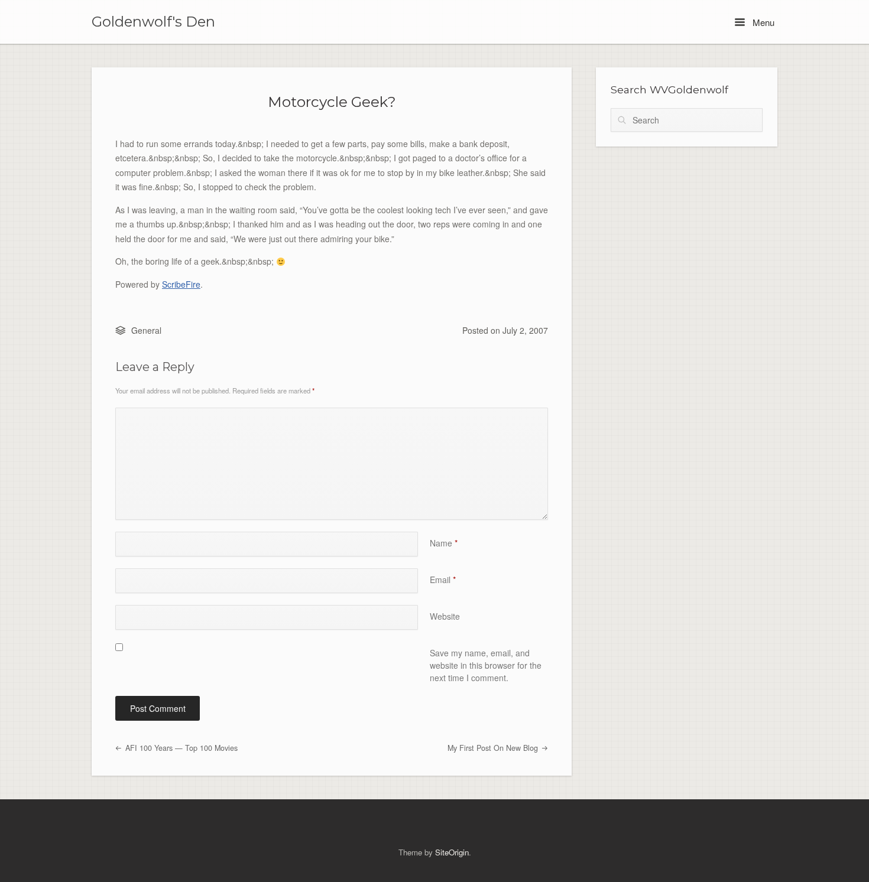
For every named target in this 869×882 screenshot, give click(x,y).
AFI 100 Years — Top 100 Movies (180, 748)
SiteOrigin (452, 852)
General (146, 330)
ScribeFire (181, 284)
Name (444, 543)
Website (445, 616)
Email (443, 579)
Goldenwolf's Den (153, 22)
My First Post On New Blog (494, 748)
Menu (762, 22)
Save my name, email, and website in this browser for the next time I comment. (485, 665)
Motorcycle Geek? (332, 101)
